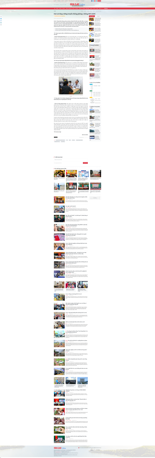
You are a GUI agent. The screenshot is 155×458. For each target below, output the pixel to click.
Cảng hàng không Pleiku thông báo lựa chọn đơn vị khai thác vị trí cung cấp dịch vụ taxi (95, 131)
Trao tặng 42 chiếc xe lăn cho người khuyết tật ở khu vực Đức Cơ (76, 437)
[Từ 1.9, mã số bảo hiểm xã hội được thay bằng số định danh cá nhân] (59, 430)
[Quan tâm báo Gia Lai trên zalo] (93, 1)
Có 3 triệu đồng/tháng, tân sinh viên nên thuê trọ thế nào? (59, 290)
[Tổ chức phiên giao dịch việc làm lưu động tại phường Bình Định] (59, 420)
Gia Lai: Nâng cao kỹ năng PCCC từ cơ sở (74, 293)
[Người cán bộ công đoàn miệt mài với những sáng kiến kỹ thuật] (59, 380)
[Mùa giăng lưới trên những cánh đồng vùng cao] (59, 186)
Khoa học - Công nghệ (85, 8)
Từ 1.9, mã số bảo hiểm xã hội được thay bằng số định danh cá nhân (76, 427)
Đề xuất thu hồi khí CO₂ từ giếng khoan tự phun (77, 340)
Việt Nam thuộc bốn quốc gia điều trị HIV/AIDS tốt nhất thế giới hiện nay (67, 30)
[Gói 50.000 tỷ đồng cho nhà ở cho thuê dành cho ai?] (71, 380)
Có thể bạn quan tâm (60, 168)
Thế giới (60, 8)
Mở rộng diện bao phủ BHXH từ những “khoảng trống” (82, 290)
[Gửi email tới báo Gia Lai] (96, 1)
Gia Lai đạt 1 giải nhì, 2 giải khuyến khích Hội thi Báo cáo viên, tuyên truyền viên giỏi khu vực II (95, 76)
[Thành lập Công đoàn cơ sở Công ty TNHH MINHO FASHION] (59, 393)
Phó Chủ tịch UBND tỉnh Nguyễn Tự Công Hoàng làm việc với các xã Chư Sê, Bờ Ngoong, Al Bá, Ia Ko (95, 58)
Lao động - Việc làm (68, 207)
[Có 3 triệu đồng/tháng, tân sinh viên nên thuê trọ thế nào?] (59, 284)
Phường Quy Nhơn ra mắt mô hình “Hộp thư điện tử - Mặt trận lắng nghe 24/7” (76, 400)
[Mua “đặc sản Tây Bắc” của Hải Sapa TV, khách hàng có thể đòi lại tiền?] (91, 40)
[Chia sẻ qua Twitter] (1, 21)
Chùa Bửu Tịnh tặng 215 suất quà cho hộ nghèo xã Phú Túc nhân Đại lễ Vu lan (97, 19)
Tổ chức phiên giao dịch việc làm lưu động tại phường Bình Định (76, 418)
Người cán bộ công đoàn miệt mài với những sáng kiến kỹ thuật (59, 386)
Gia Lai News (106, 8)
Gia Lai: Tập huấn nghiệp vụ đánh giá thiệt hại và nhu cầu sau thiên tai (76, 244)
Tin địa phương (94, 45)
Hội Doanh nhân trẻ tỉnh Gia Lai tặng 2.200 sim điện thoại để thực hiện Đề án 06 (71, 191)
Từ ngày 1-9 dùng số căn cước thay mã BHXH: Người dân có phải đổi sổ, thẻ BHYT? (95, 35)
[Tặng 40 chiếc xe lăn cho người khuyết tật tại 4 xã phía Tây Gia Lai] (95, 186)
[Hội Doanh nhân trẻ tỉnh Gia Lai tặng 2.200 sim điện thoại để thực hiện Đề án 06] (71, 186)
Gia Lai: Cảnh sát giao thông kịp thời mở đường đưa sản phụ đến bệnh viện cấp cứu (95, 24)
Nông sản (91, 84)
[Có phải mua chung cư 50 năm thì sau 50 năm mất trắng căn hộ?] (82, 380)
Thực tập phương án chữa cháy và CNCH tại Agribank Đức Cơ (95, 179)
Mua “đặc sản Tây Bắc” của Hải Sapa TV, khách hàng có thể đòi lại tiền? (97, 40)
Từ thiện (67, 199)
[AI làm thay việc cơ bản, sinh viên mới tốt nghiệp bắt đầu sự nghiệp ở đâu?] (59, 274)
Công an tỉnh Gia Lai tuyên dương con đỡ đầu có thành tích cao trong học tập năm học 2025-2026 (76, 409)
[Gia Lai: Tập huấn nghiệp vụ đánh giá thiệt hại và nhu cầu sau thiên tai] (59, 246)
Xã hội (97, 8)
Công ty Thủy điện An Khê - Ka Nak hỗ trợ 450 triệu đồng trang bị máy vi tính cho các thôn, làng (95, 30)
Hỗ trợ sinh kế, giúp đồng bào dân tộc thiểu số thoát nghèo (97, 64)
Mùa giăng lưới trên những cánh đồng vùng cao (59, 191)
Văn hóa (91, 8)
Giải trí (94, 8)
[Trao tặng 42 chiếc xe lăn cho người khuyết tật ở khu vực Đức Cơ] (59, 439)
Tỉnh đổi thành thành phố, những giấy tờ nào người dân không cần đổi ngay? (76, 235)
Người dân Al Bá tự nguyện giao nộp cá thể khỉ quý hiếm (97, 70)
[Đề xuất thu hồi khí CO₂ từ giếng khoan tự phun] (59, 343)
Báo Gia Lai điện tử (77, 5)
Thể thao (100, 8)
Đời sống (67, 236)
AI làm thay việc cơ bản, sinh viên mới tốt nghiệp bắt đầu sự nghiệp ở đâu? (76, 272)
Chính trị (63, 8)
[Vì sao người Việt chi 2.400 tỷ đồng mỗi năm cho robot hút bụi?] (59, 371)
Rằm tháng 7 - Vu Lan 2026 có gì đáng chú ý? (59, 179)
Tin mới (98, 16)
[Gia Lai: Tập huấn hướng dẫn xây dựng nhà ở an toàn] (59, 315)
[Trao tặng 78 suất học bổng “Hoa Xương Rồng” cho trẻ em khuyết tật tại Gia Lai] (59, 334)
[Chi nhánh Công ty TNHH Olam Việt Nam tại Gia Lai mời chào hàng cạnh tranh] (92, 124)
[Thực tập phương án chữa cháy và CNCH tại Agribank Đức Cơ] (95, 173)
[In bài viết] (1, 25)
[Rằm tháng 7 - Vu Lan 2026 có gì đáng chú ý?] (59, 173)
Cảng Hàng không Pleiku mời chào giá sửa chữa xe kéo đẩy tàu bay (95, 111)
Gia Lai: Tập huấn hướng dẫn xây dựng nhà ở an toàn (76, 312)
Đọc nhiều (92, 16)
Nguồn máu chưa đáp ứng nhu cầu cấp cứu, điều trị (70, 289)
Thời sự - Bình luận (69, 8)
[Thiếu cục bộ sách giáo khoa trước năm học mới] (59, 325)
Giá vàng (91, 97)
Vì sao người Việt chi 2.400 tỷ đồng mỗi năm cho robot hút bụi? (76, 369)
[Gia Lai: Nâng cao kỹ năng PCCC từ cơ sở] (59, 297)
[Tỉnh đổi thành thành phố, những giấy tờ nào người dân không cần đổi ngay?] (59, 237)
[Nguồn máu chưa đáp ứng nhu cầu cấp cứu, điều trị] (71, 284)
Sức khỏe (80, 8)
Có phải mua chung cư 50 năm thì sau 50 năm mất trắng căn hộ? (82, 386)
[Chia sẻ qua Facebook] (1, 17)
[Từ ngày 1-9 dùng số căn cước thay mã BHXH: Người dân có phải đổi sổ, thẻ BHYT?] (91, 34)
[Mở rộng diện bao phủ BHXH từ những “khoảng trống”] (82, 284)
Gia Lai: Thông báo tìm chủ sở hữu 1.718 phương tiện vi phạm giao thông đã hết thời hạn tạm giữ (95, 118)
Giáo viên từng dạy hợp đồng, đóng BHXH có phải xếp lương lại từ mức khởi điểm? (76, 225)
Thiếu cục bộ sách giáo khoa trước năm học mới (75, 321)
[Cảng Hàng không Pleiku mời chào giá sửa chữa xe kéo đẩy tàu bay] (92, 111)
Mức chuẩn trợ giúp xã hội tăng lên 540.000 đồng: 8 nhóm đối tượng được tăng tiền (76, 304)
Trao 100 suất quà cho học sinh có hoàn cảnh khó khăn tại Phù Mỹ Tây (83, 191)
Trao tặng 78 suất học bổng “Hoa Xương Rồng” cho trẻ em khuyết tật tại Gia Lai (77, 332)
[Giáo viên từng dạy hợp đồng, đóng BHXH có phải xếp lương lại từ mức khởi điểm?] (59, 227)
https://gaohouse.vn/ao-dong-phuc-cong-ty (95, 198)
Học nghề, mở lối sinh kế (71, 206)
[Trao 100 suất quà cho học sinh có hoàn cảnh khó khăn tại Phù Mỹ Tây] (83, 186)
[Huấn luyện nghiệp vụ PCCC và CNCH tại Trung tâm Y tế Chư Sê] (59, 352)
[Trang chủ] (55, 8)
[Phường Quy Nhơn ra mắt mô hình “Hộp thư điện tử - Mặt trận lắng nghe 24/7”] (59, 402)
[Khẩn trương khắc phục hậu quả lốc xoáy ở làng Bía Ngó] (59, 362)
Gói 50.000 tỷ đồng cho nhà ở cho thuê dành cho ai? (70, 385)
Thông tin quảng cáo (95, 107)
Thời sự (57, 8)
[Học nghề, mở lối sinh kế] (59, 209)
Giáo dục (76, 8)
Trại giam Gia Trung (57, 141)
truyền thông (63, 141)
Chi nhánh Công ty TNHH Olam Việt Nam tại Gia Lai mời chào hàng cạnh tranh (95, 125)
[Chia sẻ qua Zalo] (1, 19)
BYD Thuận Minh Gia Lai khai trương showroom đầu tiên (95, 138)
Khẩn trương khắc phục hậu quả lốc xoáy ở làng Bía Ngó (76, 360)
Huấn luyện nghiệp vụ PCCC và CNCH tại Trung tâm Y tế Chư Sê (76, 350)
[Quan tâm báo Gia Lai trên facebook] (91, 1)
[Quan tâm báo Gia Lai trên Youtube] (94, 1)
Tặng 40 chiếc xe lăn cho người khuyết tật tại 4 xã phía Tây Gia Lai (95, 51)
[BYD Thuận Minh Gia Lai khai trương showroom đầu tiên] (92, 137)
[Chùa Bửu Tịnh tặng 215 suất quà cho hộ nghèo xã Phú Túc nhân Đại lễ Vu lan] (91, 19)
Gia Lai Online (60, 448)
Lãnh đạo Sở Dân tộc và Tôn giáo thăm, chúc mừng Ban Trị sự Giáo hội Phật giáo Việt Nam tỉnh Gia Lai (71, 179)
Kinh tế (73, 8)
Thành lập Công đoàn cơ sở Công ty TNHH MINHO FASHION (76, 390)
